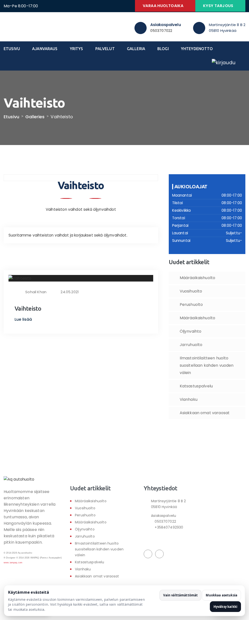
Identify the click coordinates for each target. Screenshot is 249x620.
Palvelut (105, 48)
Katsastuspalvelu (196, 386)
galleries (34, 117)
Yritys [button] (76, 48)
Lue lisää (24, 319)
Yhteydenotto (197, 48)
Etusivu (12, 48)
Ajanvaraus (45, 48)
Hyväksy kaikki (225, 606)
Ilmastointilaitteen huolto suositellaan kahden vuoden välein (207, 365)
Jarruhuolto (191, 344)
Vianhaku (188, 399)
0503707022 (161, 30)
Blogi (163, 48)
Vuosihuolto (191, 291)
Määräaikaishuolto (197, 278)
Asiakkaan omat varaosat (205, 413)
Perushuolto (191, 304)
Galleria (136, 48)
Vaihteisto (28, 308)
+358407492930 (168, 527)
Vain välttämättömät (180, 595)
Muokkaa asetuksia (221, 595)
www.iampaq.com (13, 562)
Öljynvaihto (191, 331)
